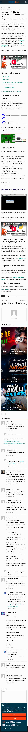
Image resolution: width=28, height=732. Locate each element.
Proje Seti (3, 46)
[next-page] (5, 414)
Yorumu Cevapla (10, 430)
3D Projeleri (14, 349)
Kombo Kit (21, 40)
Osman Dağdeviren (11, 449)
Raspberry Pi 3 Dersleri (14, 9)
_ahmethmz (14, 318)
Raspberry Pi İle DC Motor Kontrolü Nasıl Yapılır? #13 (21, 303)
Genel (13, 377)
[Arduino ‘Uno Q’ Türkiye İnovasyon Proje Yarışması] (14, 369)
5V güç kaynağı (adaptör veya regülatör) (13, 82)
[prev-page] (2, 414)
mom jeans (9, 421)
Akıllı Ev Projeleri (14, 405)
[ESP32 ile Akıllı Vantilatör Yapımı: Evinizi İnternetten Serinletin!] (14, 397)
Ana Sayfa (3, 7)
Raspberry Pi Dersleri (21, 296)
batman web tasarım (12, 578)
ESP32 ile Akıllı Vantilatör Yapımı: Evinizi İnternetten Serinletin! (14, 408)
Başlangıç (7, 296)
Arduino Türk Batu (11, 612)
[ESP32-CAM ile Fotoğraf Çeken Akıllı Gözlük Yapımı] (14, 341)
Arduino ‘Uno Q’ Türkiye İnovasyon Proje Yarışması (14, 380)
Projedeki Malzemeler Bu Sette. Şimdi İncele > (11, 91)
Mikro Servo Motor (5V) (8, 84)
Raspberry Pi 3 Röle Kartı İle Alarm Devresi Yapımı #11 (7, 303)
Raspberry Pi (8, 7)
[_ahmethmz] (2, 19)
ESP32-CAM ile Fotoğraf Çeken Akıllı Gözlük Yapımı (14, 352)
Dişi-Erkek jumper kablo (8, 87)
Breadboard (6, 79)
